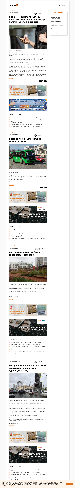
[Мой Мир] (44, 81)
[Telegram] (42, 81)
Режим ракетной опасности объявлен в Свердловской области (26, 124)
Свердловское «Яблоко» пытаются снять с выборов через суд (26, 119)
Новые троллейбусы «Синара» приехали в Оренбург (58, 33)
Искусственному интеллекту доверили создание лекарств (25, 344)
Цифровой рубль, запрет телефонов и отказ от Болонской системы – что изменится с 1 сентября (29, 122)
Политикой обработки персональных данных (16, 485)
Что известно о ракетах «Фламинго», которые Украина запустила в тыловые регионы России (27, 352)
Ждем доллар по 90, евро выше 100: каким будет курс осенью (26, 117)
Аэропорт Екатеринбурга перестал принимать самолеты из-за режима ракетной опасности (28, 236)
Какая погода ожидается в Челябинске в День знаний (57, 30)
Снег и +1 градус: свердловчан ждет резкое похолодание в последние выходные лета (28, 347)
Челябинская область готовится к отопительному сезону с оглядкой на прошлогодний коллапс (58, 24)
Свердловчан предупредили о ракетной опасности (23, 233)
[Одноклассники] (41, 81)
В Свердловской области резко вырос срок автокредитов (25, 126)
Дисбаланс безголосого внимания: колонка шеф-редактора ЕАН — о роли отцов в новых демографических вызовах (58, 17)
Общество (11, 78)
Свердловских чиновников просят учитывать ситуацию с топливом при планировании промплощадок (28, 239)
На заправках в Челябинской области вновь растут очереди (25, 231)
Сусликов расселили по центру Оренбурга (58, 28)
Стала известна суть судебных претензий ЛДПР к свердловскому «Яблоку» (27, 470)
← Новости (12, 10)
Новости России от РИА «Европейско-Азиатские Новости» (14, 5)
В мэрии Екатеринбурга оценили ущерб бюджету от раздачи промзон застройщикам (28, 478)
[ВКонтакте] (39, 81)
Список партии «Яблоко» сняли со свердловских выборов (58, 21)
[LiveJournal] (46, 81)
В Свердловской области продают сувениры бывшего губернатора (27, 342)
